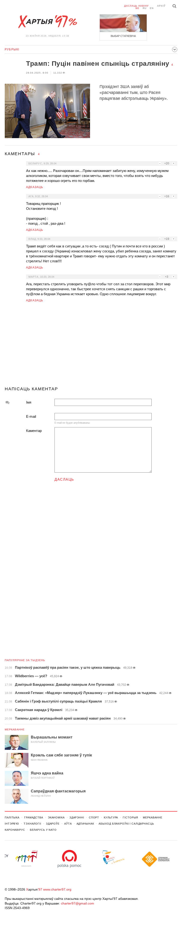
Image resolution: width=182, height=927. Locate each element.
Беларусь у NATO (43, 829)
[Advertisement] (91, 346)
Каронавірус (15, 829)
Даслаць (64, 479)
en (152, 8)
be (137, 8)
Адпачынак (85, 823)
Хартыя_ (47, 21)
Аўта (68, 823)
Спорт (94, 817)
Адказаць (34, 187)
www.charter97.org (57, 889)
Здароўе (52, 823)
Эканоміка (56, 817)
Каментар (34, 431)
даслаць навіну (136, 5)
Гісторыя (130, 817)
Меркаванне (15, 729)
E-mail (31, 416)
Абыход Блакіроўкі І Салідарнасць (126, 823)
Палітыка (12, 817)
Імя (28, 402)
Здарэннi (76, 817)
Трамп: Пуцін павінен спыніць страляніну (97, 63)
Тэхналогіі (32, 823)
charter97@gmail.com (77, 903)
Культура (111, 817)
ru (144, 8)
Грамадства (33, 817)
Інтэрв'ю (12, 823)
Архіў (161, 5)
